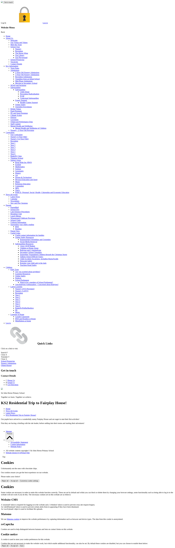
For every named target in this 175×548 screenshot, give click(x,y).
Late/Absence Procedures (20, 212)
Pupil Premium (16, 111)
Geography (19, 171)
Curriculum (10, 132)
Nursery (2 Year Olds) (18, 137)
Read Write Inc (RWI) (23, 162)
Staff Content (15, 124)
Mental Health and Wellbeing (21, 126)
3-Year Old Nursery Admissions (27, 75)
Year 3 (12, 147)
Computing (19, 186)
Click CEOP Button (27, 246)
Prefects (18, 278)
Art (16, 175)
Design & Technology (23, 177)
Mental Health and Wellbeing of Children (30, 128)
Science (18, 169)
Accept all (14, 481)
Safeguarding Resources (24, 244)
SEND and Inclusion (18, 85)
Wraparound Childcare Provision (22, 218)
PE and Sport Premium (19, 113)
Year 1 (12, 143)
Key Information (12, 66)
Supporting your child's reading (22, 225)
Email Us (11, 383)
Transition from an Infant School (27, 79)
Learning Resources (22, 274)
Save (22, 546)
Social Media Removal (28, 242)
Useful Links (15, 233)
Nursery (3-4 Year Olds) (19, 139)
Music (17, 182)
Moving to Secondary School (26, 83)
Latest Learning (16, 287)
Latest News (15, 197)
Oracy (17, 190)
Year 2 (12, 145)
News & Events (12, 195)
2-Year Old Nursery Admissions (27, 73)
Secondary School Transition (31, 252)
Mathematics (20, 167)
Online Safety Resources (24, 237)
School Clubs (15, 220)
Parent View (15, 231)
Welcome (14, 40)
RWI (17, 227)
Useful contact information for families (29, 235)
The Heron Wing (21, 53)
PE (16, 310)
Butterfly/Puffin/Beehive (24, 308)
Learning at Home (17, 314)
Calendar (13, 199)
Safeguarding (15, 87)
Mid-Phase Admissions (23, 81)
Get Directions (12, 385)
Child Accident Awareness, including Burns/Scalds (39, 259)
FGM (22, 96)
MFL (17, 188)
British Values (15, 109)
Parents (8, 205)
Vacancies (14, 62)
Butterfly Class (16, 156)
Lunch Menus (15, 216)
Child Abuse (24, 92)
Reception (19, 51)
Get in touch (8, 2)
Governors (14, 120)
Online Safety (20, 105)
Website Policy (16, 447)
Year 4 (12, 150)
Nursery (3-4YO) (21, 291)
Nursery (18, 49)
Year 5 (12, 152)
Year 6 (12, 154)
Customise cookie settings (29, 481)
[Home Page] (2, 2)
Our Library (19, 55)
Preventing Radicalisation (29, 94)
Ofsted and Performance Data (21, 122)
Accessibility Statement (19, 442)
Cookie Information (17, 444)
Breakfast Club (16, 214)
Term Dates (14, 68)
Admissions (14, 70)
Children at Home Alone (29, 248)
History (18, 173)
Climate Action (16, 115)
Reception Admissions (23, 77)
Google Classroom (22, 317)
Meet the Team (16, 45)
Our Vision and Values (19, 43)
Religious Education (22, 184)
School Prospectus (17, 60)
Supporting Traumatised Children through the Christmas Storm (43, 255)
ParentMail (14, 207)
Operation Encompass (23, 107)
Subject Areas (15, 160)
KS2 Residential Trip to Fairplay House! (21, 415)
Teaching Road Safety (28, 265)
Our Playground (21, 58)
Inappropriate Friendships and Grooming (35, 240)
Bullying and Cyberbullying (30, 250)
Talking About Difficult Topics (31, 257)
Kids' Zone (14, 270)
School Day (14, 210)
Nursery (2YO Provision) (24, 289)
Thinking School (16, 158)
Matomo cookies (13, 519)
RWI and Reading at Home (25, 319)
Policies (13, 117)
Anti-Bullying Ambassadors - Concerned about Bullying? (36, 285)
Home (8, 36)
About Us (9, 38)
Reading (18, 229)
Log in (45, 23)
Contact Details (16, 64)
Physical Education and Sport (26, 180)
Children (9, 267)
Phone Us (11, 380)
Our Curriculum (16, 135)
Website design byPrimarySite (18, 453)
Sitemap (9, 431)
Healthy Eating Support (29, 102)
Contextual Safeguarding (29, 98)
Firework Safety (26, 261)
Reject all (5, 481)
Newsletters (14, 201)
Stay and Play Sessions (19, 203)
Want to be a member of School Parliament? (36, 282)
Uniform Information (18, 222)
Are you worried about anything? (27, 272)
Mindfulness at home (23, 321)
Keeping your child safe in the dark (33, 263)
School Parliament (22, 280)
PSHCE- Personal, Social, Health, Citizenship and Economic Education (42, 192)
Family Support (21, 100)
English (18, 165)
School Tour (15, 47)
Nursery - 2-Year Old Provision (22, 130)
